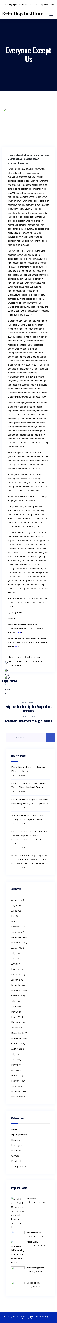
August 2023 (17, 1049)
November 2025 (19, 942)
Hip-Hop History (23, 661)
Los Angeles (17, 1145)
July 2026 (16, 905)
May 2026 (16, 916)
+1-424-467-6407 (45, 4)
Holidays (15, 1140)
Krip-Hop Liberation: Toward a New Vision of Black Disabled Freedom (28, 785)
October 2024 (18, 996)
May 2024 (16, 1012)
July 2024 (16, 1001)
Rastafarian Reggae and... (36, 1267)
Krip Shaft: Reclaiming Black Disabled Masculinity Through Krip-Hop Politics (29, 801)
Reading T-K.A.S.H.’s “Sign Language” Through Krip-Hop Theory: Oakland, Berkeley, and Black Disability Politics (29, 859)
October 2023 (18, 1043)
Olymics (15, 1156)
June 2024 (16, 1006)
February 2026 (18, 926)
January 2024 (17, 1027)
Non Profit (16, 1150)
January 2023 (17, 1086)
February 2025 (18, 974)
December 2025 (19, 937)
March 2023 (17, 1075)
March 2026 (17, 921)
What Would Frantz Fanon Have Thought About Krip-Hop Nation (27, 817)
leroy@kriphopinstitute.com (18, 4)
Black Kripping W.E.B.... (35, 1232)
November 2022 (19, 1097)
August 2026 (17, 900)
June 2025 (16, 958)
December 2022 (19, 1091)
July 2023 (16, 1054)
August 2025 (17, 948)
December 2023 (19, 1033)
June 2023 (16, 1059)
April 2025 (16, 964)
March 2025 (17, 969)
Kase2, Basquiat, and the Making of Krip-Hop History (28, 769)
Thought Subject (14, 665)
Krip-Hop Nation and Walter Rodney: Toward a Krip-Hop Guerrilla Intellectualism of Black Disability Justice (29, 837)
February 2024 (18, 1022)
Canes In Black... (32, 1241)
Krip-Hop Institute (22, 14)
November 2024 (19, 990)
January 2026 (17, 932)
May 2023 (16, 1065)
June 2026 (16, 911)
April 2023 (16, 1070)
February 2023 (18, 1081)
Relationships (36, 661)
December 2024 (19, 985)
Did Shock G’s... (32, 1198)
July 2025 (16, 953)
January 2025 (17, 980)
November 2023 (19, 1038)
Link (19, 632)
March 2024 (17, 1017)
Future (12, 661)
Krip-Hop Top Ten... (33, 1282)
